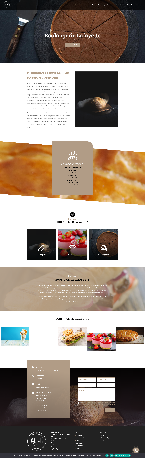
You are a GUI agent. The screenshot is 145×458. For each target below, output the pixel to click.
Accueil (77, 5)
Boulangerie (86, 5)
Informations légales (105, 438)
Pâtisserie (110, 5)
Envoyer (110, 410)
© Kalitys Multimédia (105, 433)
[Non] (143, 455)
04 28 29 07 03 (72, 45)
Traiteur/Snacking (98, 5)
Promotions (131, 5)
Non (112, 455)
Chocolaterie (120, 5)
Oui (107, 455)
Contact (139, 5)
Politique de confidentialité (122, 455)
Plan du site (103, 435)
